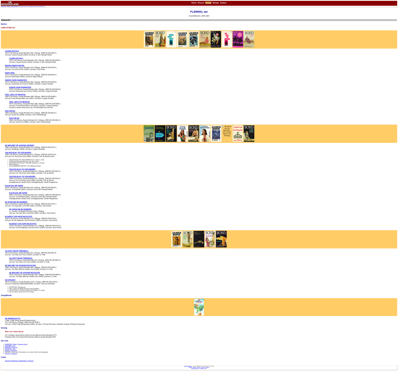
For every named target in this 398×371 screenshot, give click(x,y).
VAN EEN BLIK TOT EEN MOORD (18, 153)
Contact (203, 367)
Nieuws (190, 367)
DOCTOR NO (10, 111)
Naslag (8, 6)
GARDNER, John (10, 346)
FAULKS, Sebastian (11, 353)
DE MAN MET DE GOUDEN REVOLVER (20, 265)
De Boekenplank (188, 366)
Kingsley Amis (22, 344)
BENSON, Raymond (11, 347)
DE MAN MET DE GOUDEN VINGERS (19, 145)
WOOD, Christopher (11, 350)
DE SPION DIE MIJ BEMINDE (16, 202)
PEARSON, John (10, 349)
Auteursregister (14, 6)
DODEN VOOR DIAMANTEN (16, 80)
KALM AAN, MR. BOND (14, 186)
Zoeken (207, 367)
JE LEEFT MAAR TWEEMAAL (17, 251)
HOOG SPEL (10, 73)
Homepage (3, 6)
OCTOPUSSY (10, 280)
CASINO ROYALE (12, 51)
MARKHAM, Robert (11, 344)
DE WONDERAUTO (12, 318)
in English (201, 368)
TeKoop (199, 367)
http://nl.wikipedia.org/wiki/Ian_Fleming (19, 361)
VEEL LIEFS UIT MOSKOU (15, 95)
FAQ (206, 368)
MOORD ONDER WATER (14, 66)
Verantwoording (195, 368)
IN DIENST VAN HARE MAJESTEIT (18, 216)
